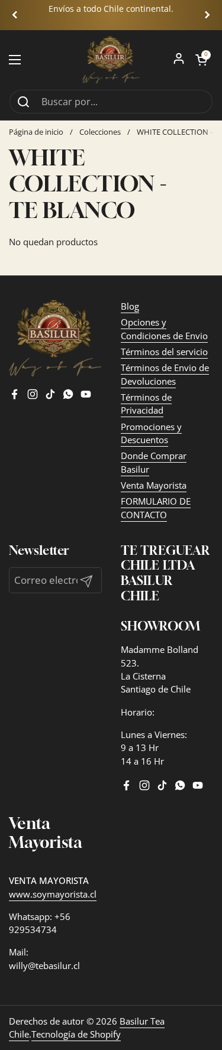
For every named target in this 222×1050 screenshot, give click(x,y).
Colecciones (100, 131)
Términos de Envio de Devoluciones (165, 374)
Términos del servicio (164, 351)
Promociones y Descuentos (151, 433)
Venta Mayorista (153, 485)
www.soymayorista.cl (52, 894)
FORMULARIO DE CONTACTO (156, 507)
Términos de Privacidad (146, 403)
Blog (130, 306)
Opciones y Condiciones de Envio (164, 328)
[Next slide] (207, 15)
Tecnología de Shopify (76, 1034)
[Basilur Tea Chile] (111, 59)
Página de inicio (36, 131)
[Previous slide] (15, 15)
